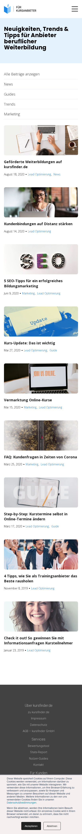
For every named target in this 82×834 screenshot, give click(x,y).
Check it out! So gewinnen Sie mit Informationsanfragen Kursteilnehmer (38, 640)
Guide (53, 350)
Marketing (12, 114)
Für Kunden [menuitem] (38, 773)
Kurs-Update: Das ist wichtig (29, 343)
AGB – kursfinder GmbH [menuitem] (38, 731)
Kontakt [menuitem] (38, 765)
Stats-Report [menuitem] (38, 752)
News (8, 84)
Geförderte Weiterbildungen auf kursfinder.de (33, 164)
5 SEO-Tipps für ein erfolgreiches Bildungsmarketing (33, 283)
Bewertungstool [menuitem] (38, 746)
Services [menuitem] (38, 739)
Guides (9, 94)
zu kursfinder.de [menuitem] (38, 712)
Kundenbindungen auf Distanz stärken (38, 223)
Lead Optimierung (39, 174)
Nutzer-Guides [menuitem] (38, 758)
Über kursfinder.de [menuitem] (39, 705)
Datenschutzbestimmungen (21, 802)
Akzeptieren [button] (31, 826)
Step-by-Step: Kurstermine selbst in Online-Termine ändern (35, 516)
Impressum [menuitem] (38, 718)
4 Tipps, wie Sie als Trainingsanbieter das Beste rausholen (40, 578)
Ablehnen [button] (52, 826)
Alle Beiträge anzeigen (22, 74)
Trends (9, 104)
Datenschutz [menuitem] (38, 725)
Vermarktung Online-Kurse (28, 400)
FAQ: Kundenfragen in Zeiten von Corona (40, 457)
